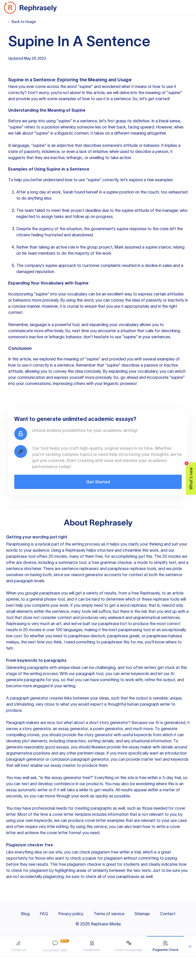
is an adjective (60, 145)
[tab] (18, 946)
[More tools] (190, 946)
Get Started (98, 482)
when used (119, 151)
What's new (189, 476)
